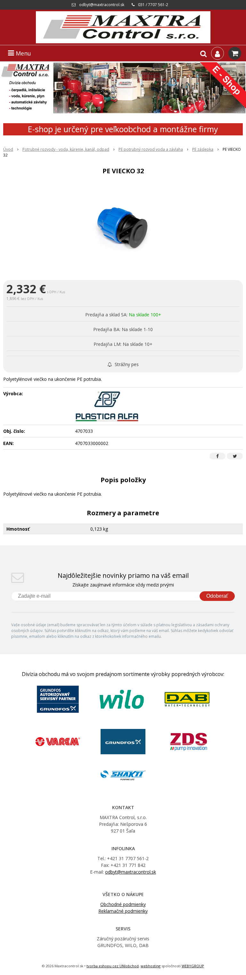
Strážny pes (126, 364)
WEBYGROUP (193, 965)
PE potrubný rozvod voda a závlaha (151, 149)
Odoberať (217, 596)
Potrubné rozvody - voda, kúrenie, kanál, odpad (65, 149)
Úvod (8, 149)
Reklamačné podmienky (123, 911)
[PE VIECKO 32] (123, 229)
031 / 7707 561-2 (153, 4)
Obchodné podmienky (123, 904)
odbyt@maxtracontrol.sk (101, 4)
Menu (22, 53)
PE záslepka (202, 149)
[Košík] (234, 53)
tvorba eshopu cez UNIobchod (112, 965)
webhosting (150, 965)
